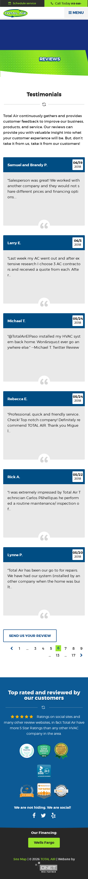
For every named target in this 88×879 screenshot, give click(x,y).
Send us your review (30, 636)
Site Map (20, 859)
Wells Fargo (44, 842)
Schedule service (24, 3)
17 (73, 655)
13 (57, 655)
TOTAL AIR (48, 859)
